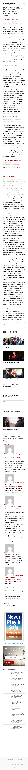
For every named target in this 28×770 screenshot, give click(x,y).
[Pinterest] (12, 764)
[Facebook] (6, 764)
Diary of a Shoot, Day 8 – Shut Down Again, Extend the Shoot (13, 11)
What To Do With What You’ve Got (11, 378)
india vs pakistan (19, 454)
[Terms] (14, 767)
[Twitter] (18, 764)
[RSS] (15, 764)
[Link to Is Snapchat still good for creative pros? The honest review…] (13, 401)
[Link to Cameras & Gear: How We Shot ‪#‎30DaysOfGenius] (13, 386)
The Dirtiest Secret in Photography (11, 362)
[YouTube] (22, 764)
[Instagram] (9, 764)
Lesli (16, 505)
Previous (6, 444)
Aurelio (17, 552)
